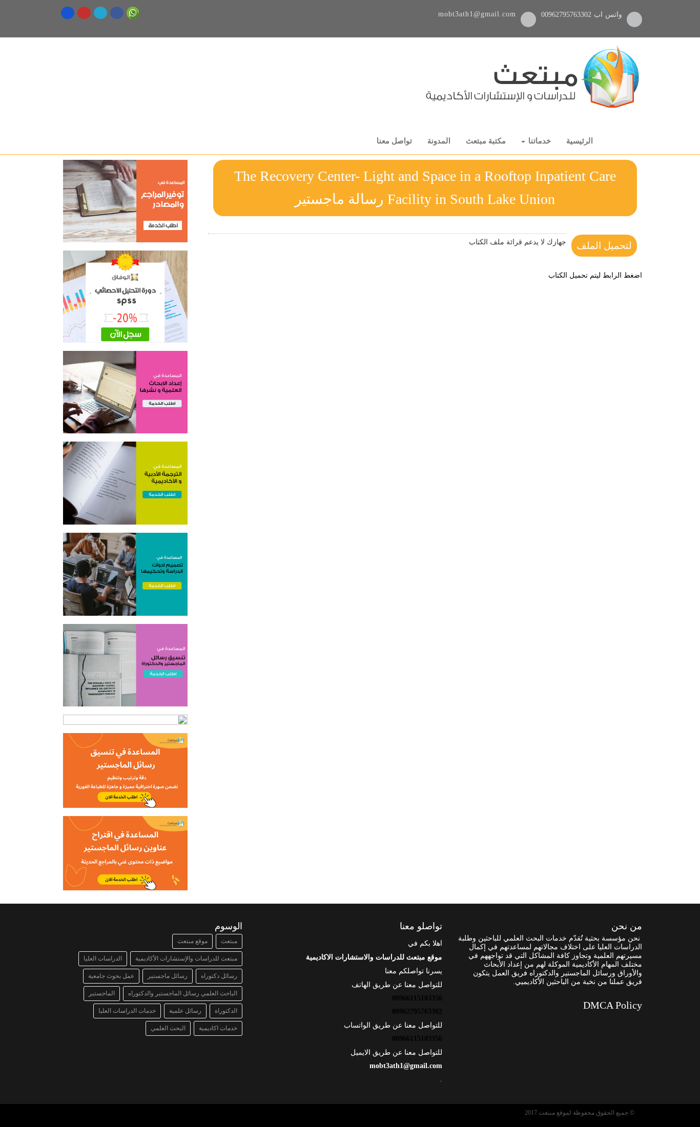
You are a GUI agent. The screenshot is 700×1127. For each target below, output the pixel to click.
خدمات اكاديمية (218, 1028)
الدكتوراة (226, 1010)
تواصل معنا (394, 141)
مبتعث (229, 941)
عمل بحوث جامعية (111, 975)
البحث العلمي (168, 1028)
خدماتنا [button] (538, 141)
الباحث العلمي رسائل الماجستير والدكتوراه (182, 993)
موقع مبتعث (192, 941)
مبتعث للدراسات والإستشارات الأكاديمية (186, 958)
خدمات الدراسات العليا (127, 1010)
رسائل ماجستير (168, 975)
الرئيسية (579, 141)
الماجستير (102, 993)
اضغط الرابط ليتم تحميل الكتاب (595, 275)
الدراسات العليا (103, 958)
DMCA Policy (612, 1005)
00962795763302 (567, 14)
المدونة (438, 141)
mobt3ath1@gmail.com (477, 14)
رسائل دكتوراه (219, 975)
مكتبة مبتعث (486, 141)
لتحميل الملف (604, 245)
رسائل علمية (185, 1010)
